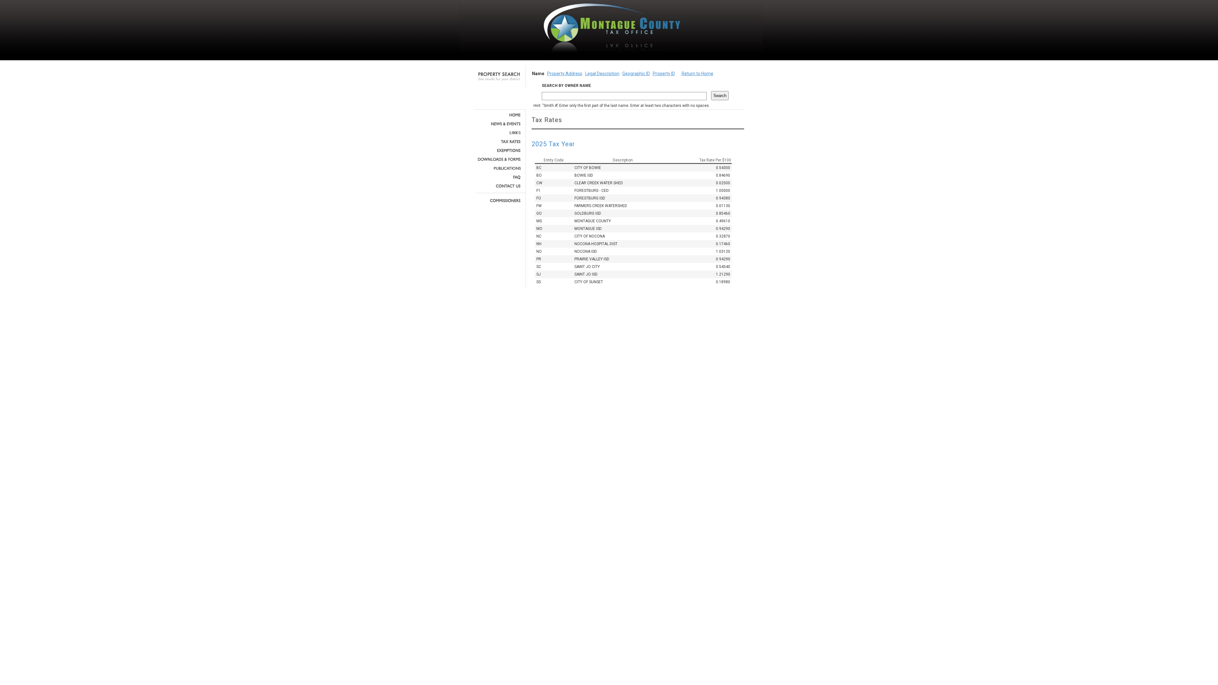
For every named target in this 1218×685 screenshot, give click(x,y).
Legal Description (602, 73)
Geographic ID (636, 73)
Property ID (664, 73)
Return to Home (697, 73)
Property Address (564, 73)
